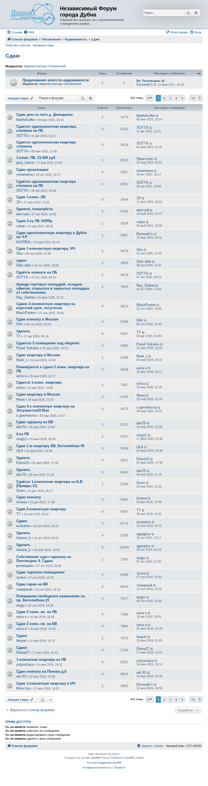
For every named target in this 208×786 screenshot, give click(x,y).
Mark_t (21, 360)
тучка (20, 577)
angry (140, 558)
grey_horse (25, 163)
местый (22, 214)
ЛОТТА (22, 136)
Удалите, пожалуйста (34, 209)
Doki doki (23, 265)
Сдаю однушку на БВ (34, 422)
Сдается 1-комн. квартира (38, 382)
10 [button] (193, 98)
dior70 (21, 427)
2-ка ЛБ (22, 434)
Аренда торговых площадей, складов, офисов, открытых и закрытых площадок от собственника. (52, 288)
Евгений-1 (144, 84)
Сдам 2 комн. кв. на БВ (36, 624)
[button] (149, 98)
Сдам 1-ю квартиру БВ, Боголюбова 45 (50, 446)
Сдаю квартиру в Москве (38, 355)
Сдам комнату (28, 497)
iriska (20, 388)
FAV (19, 324)
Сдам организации (32, 170)
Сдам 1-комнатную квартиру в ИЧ (45, 683)
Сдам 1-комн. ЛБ (31, 197)
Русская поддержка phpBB (104, 762)
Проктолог (144, 159)
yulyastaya (24, 664)
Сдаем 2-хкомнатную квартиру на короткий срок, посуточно (45, 306)
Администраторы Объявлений (45, 66)
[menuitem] (29, 32)
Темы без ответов (17, 45)
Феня (20, 399)
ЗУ (18, 202)
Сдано (21, 521)
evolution (23, 526)
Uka (19, 253)
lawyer (21, 641)
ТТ (18, 336)
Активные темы (43, 45)
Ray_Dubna (25, 297)
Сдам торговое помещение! (40, 572)
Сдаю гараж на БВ (32, 584)
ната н (21, 376)
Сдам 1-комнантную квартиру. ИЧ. (46, 248)
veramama (24, 174)
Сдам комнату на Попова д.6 (41, 671)
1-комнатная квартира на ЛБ (41, 659)
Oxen (20, 491)
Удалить (23, 331)
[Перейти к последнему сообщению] (157, 115)
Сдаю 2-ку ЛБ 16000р (34, 221)
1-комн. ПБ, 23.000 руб (35, 158)
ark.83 (21, 676)
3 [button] (170, 98)
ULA (19, 451)
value (20, 226)
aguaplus (143, 534)
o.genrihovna (26, 415)
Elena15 (22, 463)
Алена (21, 502)
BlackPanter (25, 313)
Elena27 (22, 652)
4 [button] (176, 98)
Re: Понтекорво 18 (150, 80)
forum (115, 753)
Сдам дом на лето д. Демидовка (44, 115)
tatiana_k (23, 538)
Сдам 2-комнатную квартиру (41, 509)
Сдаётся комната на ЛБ (36, 272)
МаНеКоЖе (25, 120)
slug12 (21, 439)
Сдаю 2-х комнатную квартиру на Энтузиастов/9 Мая (45, 408)
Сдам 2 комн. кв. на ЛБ (36, 612)
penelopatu (24, 566)
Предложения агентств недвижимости (55, 80)
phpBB (95, 757)
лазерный (24, 589)
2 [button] (164, 98)
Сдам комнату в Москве (37, 319)
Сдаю (12, 56)
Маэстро (23, 688)
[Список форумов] (33, 14)
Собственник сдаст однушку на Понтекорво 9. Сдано (43, 559)
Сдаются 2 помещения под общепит (48, 343)
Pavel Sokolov (27, 348)
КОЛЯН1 (23, 242)
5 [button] (182, 98)
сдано (21, 260)
